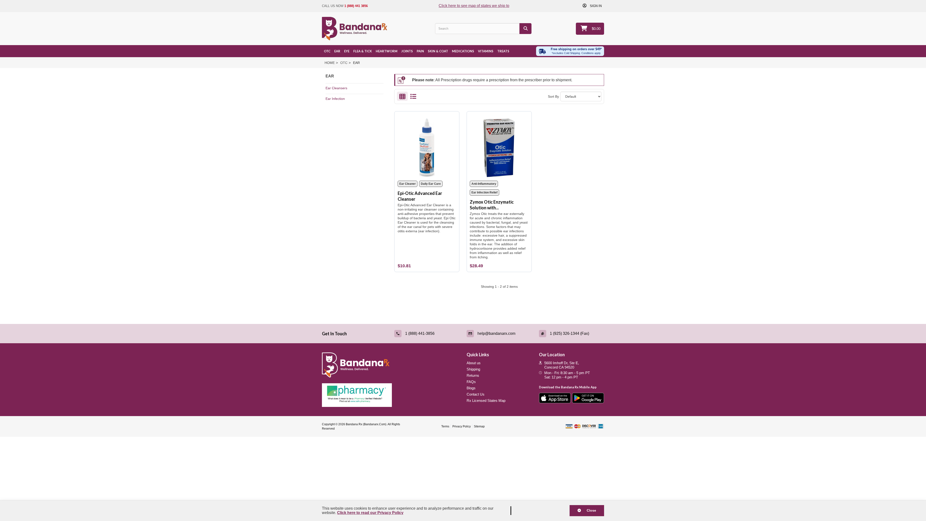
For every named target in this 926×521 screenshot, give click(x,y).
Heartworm (386, 51)
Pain (420, 51)
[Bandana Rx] (354, 28)
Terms (445, 426)
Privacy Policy (461, 426)
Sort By (553, 96)
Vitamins (485, 51)
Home (330, 63)
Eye (346, 51)
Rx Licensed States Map (486, 400)
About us (474, 363)
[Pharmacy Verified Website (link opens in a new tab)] (390, 395)
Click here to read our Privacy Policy (370, 513)
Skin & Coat (438, 51)
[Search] (525, 28)
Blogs (471, 388)
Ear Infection (335, 99)
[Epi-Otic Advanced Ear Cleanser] (427, 146)
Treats (503, 51)
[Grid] (402, 97)
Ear (337, 51)
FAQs (471, 382)
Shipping (473, 369)
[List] (413, 97)
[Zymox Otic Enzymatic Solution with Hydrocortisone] (499, 146)
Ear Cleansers (336, 88)
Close (589, 510)
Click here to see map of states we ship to (474, 6)
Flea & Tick (362, 51)
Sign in (595, 5)
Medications (463, 51)
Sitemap (479, 426)
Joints (407, 51)
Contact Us (475, 394)
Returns (473, 375)
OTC (327, 51)
